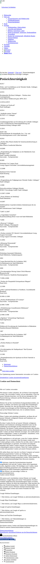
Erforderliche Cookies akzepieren (10, 377)
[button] (8, 539)
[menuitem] (22, 15)
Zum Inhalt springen (6, 537)
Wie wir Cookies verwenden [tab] (8, 389)
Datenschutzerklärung (6, 530)
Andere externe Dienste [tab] (7, 475)
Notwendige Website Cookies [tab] (9, 413)
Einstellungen (24, 377)
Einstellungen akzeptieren (8, 532)
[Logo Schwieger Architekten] (8, 7)
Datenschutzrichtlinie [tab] (6, 522)
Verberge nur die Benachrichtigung (26, 532)
